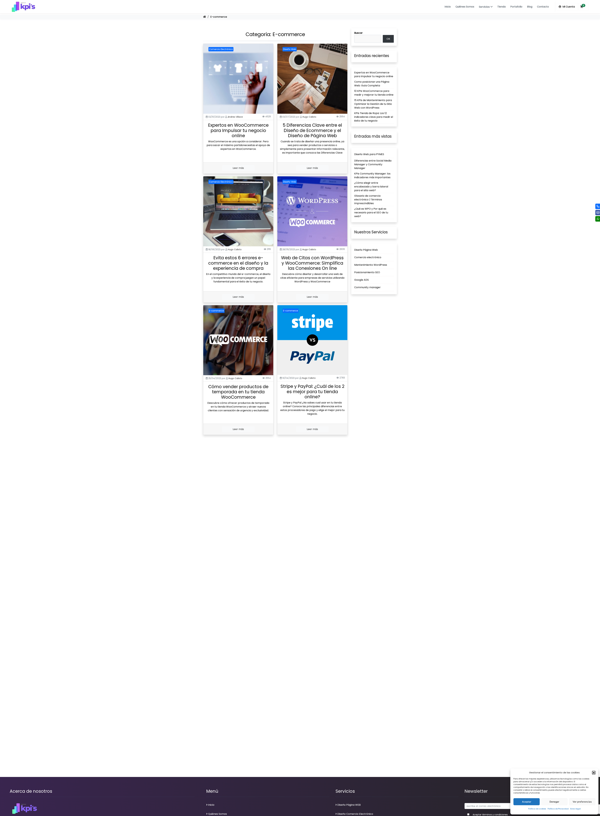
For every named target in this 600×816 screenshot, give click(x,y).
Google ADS (361, 280)
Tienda (501, 6)
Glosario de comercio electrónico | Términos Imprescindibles (368, 199)
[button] (593, 772)
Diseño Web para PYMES (369, 154)
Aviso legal (575, 808)
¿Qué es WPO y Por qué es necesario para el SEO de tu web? (371, 212)
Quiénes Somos (464, 6)
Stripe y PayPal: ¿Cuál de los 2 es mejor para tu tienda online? (312, 391)
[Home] (204, 17)
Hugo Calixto (309, 116)
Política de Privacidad (558, 808)
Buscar (358, 33)
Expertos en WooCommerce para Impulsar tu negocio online (238, 130)
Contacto (543, 6)
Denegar (554, 801)
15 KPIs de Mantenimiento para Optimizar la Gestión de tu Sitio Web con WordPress (373, 103)
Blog (529, 6)
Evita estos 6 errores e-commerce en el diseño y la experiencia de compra (238, 263)
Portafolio (516, 6)
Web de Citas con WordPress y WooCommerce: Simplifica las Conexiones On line (312, 263)
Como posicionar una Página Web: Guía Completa (371, 83)
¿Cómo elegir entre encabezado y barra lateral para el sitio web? (371, 186)
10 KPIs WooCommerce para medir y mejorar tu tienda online (373, 93)
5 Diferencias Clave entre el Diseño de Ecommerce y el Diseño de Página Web (312, 130)
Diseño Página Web (366, 250)
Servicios (484, 7)
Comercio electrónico (367, 257)
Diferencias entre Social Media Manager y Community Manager (372, 164)
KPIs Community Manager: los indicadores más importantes (372, 175)
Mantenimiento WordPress (370, 265)
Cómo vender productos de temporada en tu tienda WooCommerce (238, 392)
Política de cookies (537, 808)
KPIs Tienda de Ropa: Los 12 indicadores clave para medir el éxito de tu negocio (373, 116)
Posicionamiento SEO (367, 272)
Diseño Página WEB (349, 805)
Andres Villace (235, 116)
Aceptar (526, 801)
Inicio (448, 6)
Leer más (238, 168)
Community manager (367, 287)
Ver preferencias (582, 801)
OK (388, 39)
